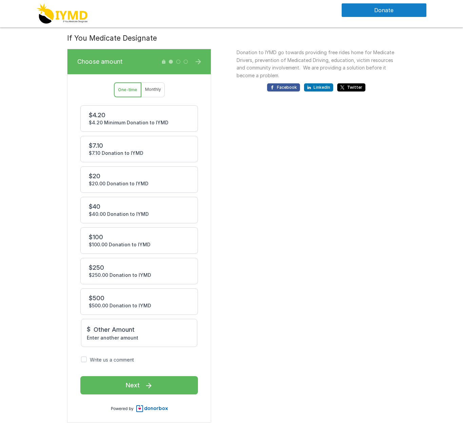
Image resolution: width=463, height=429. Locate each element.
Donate (384, 10)
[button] (62, 13)
